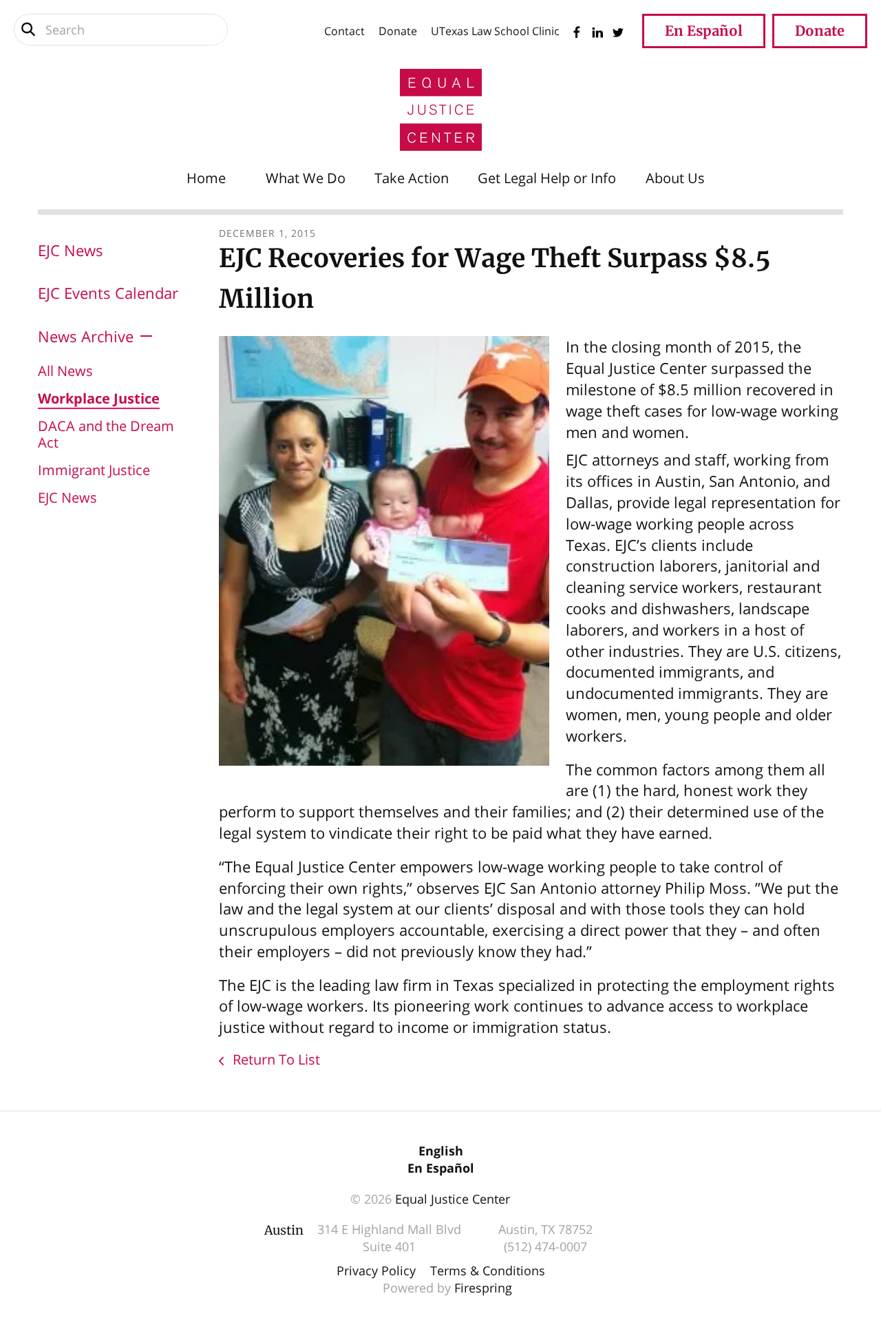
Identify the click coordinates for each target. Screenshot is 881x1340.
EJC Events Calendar (108, 292)
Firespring (483, 1287)
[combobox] (121, 29)
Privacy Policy (376, 1270)
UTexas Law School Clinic (495, 31)
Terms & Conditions (487, 1270)
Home (206, 178)
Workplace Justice (99, 398)
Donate (398, 31)
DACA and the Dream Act (106, 434)
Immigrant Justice (94, 470)
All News (65, 371)
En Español (704, 30)
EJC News (70, 250)
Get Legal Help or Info (547, 178)
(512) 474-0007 (545, 1246)
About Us (675, 178)
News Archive (86, 336)
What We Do (306, 178)
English (440, 1150)
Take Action (411, 178)
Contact (344, 31)
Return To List (274, 1059)
